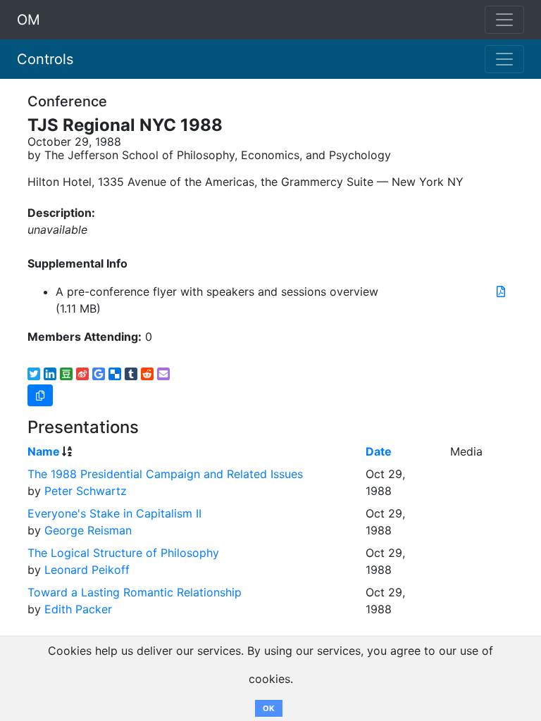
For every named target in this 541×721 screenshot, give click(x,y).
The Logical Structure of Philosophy (123, 553)
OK (269, 708)
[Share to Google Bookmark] (98, 374)
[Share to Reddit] (147, 374)
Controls (45, 59)
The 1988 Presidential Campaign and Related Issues (165, 474)
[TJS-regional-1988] (501, 291)
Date (379, 451)
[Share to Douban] (66, 374)
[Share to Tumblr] (131, 374)
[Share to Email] (163, 374)
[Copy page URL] (40, 395)
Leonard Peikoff (87, 570)
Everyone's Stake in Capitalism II (114, 513)
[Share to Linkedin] (50, 374)
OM (28, 19)
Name (43, 451)
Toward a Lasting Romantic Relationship (134, 592)
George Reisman (88, 530)
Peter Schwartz (85, 491)
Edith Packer (78, 609)
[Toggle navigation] (504, 59)
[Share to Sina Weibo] (82, 374)
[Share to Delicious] (114, 374)
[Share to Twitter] (33, 374)
